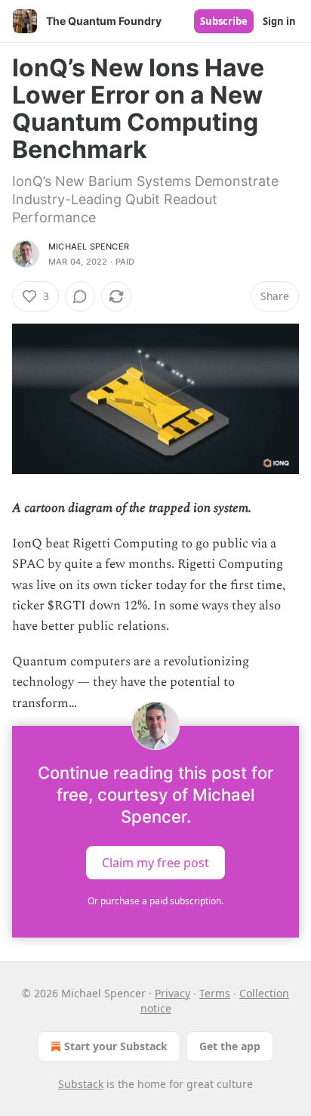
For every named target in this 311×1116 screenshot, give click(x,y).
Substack (80, 1084)
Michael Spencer (88, 246)
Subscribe (224, 21)
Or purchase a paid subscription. (155, 900)
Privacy (172, 993)
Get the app (229, 1046)
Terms (214, 993)
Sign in (279, 21)
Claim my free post (155, 862)
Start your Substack (116, 1046)
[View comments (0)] (80, 296)
